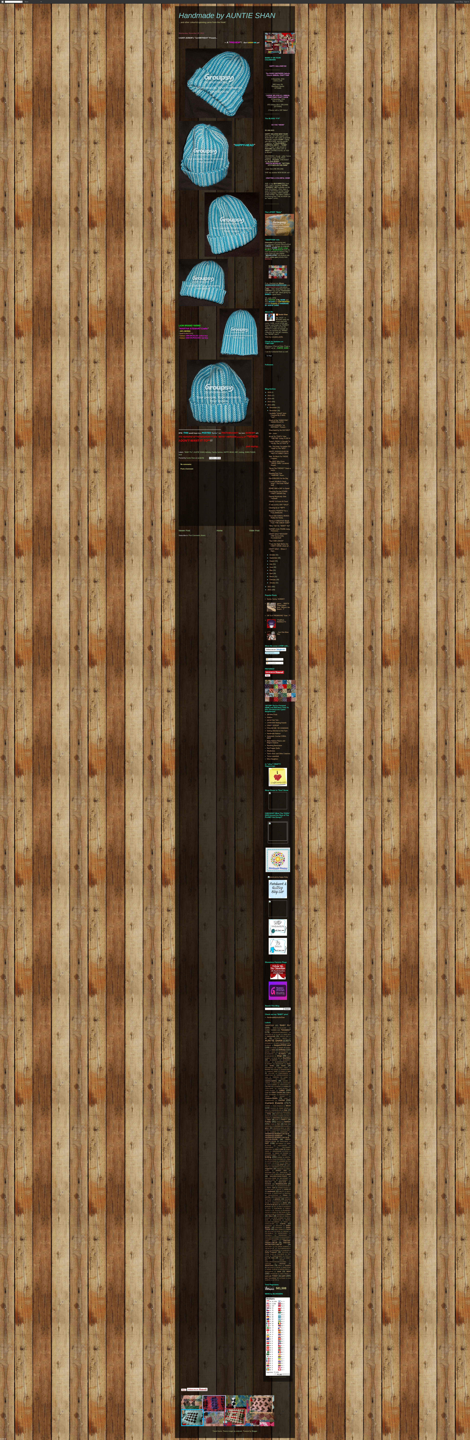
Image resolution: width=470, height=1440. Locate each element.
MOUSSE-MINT (269, 1189)
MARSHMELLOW (270, 1172)
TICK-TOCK (285, 1252)
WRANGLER (273, 1273)
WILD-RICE (270, 1267)
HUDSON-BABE (277, 1151)
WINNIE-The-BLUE (272, 1269)
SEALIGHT (279, 1225)
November (273, 411)
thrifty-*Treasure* (271, 1252)
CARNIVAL (276, 1077)
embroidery (276, 1118)
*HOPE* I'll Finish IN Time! (278, 501)
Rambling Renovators (274, 745)
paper (287, 1197)
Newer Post (184, 530)
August (272, 561)
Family (214, 452)
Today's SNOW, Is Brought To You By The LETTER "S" (279, 442)
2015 (269, 395)
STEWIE (276, 1237)
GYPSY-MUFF (276, 1130)
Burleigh (276, 1069)
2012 (269, 405)
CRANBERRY (272, 1094)
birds (273, 1050)
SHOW (288, 1229)
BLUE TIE (277, 1058)
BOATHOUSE (279, 1063)
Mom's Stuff (271, 1187)
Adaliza (269, 717)
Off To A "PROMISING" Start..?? (278, 615)
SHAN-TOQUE (250, 452)
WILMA (278, 1267)
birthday (208, 452)
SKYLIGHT (270, 1231)
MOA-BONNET (284, 1178)
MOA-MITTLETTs (270, 1180)
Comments (272, 663)
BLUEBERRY (273, 1060)
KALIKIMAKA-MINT (270, 1155)
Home (220, 530)
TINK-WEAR (280, 1254)
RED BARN (282, 1212)
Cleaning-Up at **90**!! (277, 508)
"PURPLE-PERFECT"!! (281, 621)
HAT (236, 452)
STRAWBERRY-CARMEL (272, 1239)
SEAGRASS (268, 1225)
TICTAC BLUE (269, 1254)
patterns (277, 1199)
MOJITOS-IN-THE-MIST (284, 1185)
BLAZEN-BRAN (269, 1056)
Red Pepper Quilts (273, 748)
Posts (270, 659)
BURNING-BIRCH (286, 1069)
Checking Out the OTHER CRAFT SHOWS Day (278, 492)
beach (281, 1047)
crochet (281, 1100)
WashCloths (269, 1265)
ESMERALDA (287, 1118)
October (273, 555)
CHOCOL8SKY (284, 1084)
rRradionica (271, 751)
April (271, 573)
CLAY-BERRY (277, 1086)
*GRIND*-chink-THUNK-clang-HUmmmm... (279, 530)
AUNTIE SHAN (199, 452)
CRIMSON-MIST (269, 1100)
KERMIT (284, 1155)
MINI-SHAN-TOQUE (270, 1178)
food (285, 1124)
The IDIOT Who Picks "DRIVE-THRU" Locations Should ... (279, 463)
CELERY (283, 1079)
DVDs (269, 1114)
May (271, 570)
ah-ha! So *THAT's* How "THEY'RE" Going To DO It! (279, 437)
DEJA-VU (273, 1108)
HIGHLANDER (269, 1147)
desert (267, 1110)
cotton (282, 1090)
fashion (220, 452)
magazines (269, 1169)
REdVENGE (280, 1214)
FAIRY (277, 1119)
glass (267, 1128)
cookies (285, 1086)
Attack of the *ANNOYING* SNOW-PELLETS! (278, 421)
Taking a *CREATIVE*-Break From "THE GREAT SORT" (279, 522)
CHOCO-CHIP (287, 1083)
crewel (286, 1098)
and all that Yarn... (273, 720)
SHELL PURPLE (279, 1229)
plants (285, 1203)
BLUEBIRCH (268, 1063)
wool (180, 455)
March (272, 576)
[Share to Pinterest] (219, 458)
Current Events (274, 1103)
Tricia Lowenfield (273, 756)
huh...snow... (273, 433)
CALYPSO (271, 1073)
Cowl (266, 1092)
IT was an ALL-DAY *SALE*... (279, 505)
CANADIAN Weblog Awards (277, 723)
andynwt (239, 1431)
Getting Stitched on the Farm (277, 731)
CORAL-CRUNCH (270, 1090)
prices (269, 1208)
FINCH (272, 1124)
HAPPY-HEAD (229, 452)
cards (266, 1077)
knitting (241, 452)
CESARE (285, 1081)
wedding (288, 1265)
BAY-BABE (273, 1047)
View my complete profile (274, 337)
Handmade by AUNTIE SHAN (227, 15)
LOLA (272, 1165)
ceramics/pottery (271, 1081)
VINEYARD (268, 1263)
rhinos (288, 1214)
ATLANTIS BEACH (280, 1038)
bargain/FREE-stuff (282, 1045)
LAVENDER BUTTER (285, 1161)
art (266, 1038)
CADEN (282, 1071)
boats (289, 1063)
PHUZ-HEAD (278, 1201)
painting (267, 1197)
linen (266, 1165)
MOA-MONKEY (283, 1180)
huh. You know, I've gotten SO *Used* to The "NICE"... (279, 447)
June (271, 567)
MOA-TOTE (282, 1182)
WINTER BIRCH (284, 1269)
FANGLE (279, 1122)
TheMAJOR (285, 1250)
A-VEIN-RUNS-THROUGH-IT (279, 1032)
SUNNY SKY (285, 1239)
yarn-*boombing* (270, 1278)
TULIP (281, 1258)
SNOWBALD (268, 1235)
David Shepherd (278, 1106)
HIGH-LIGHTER (282, 1145)
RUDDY (286, 1222)
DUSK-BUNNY (287, 1112)
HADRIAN (273, 1132)
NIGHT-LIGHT (278, 1193)
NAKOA (279, 1189)
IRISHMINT (268, 1153)
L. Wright (288, 1159)
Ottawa (285, 1195)
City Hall (268, 1086)
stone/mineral (285, 1237)
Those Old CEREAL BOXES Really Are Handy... (279, 517)
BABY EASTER (280, 1043)
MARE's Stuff (281, 1170)
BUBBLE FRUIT (283, 1067)
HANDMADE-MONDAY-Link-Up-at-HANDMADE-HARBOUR (277, 1135)
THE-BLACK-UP (269, 1248)
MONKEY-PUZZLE (283, 1187)
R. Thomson (276, 1210)
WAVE (280, 1265)
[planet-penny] (278, 877)
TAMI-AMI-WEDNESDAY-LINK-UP (278, 1244)
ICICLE (286, 1151)
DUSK (278, 1112)
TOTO (287, 1256)
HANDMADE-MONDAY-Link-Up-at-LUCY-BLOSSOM (277, 1138)
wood (279, 1271)
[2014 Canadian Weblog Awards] (278, 999)
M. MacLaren (285, 1166)
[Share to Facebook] (217, 458)
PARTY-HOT (268, 1199)
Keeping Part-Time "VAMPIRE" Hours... (277, 474)
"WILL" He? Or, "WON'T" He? (279, 526)
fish (278, 1124)
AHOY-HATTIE (269, 1034)
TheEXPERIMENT (275, 1250)
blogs (279, 1056)
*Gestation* (286, 1030)
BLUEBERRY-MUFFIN (281, 1062)
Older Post (254, 530)
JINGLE (277, 1153)
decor (288, 1106)
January (273, 583)
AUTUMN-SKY (269, 1043)
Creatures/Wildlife (271, 1098)
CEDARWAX (268, 1079)
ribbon (270, 1216)
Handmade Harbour (274, 733)
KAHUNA (285, 1153)
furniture (278, 1126)
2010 (269, 590)
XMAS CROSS (284, 1273)
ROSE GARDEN (278, 1218)
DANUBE (267, 1106)
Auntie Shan (283, 314)
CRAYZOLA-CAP (283, 1094)
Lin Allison (285, 1163)
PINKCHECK (276, 1203)
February (273, 580)
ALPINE (278, 1034)
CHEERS (267, 1083)
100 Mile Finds (272, 714)
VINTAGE (282, 1263)
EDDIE (281, 1116)
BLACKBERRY (269, 1054)
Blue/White (287, 1058)
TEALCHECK (268, 1246)
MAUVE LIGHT (269, 1174)
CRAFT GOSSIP (273, 725)
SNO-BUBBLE (269, 1233)
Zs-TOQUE (282, 1278)
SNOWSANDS (283, 1235)
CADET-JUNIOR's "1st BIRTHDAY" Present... (278, 426)
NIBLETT (281, 1191)
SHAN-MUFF (278, 1227)
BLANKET (282, 1054)
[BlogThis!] (212, 458)
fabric (269, 1120)
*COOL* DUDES (270, 1030)
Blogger (254, 1431)
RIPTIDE (279, 1216)
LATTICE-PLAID (271, 1161)
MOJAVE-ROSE (269, 1185)
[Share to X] (215, 458)
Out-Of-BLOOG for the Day (278, 478)
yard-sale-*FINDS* (271, 1276)
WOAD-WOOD (269, 1271)
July (271, 564)
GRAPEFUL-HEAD (278, 1128)
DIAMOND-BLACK (276, 1110)
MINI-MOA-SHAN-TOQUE (278, 1176)
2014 (269, 399)
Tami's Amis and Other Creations (278, 754)
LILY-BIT (277, 1163)
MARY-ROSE (283, 1172)
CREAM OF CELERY (275, 1096)
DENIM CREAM (283, 1108)
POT (275, 1206)
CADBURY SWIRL (272, 1071)
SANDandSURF (269, 1223)
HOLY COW (279, 1149)
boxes (283, 1066)
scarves (283, 1224)
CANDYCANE (269, 1075)
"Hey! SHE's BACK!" (276, 541)
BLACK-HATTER (283, 1052)
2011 (269, 587)
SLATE (278, 1231)
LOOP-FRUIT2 (275, 1166)
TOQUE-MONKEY (277, 1256)
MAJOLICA (280, 1168)
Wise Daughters (272, 759)
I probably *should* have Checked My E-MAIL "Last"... (277, 415)
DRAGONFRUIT (269, 1112)
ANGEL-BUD (287, 1034)
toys (266, 1258)
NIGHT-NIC (288, 1193)
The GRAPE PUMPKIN (282, 1246)
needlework (271, 1191)
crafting (288, 1092)
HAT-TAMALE (279, 1143)
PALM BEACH (278, 1197)
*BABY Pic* (188, 452)
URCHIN (281, 1260)
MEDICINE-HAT (280, 1174)
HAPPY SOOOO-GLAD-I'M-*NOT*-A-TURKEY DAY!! (279, 452)
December (273, 407)
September (274, 558)
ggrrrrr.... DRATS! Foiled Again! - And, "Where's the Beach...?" (283, 606)
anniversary (271, 1036)
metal (289, 1174)
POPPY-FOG (284, 1204)
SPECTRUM (268, 1237)
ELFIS (287, 1116)
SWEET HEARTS (271, 1241)
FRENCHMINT (269, 1126)
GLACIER (286, 1126)
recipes (274, 1212)
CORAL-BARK (269, 1088)
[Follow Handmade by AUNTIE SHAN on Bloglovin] (275, 651)
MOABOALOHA (281, 1184)
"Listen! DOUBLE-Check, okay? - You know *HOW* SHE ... (279, 483)
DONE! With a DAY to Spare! (279, 488)
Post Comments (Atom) (197, 535)
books (272, 1066)
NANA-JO (287, 1189)
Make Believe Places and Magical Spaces (276, 742)
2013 (269, 402)
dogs (285, 1110)
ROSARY (267, 1218)
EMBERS (267, 1118)
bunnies (267, 1069)
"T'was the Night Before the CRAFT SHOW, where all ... (279, 545)
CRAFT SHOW (276, 1092)
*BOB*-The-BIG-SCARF (279, 1028)
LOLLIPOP (280, 1165)
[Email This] (210, 458)
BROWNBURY (269, 1067)
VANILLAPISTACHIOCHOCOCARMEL (275, 1261)
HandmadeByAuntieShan (276, 1017)
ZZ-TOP (275, 1280)
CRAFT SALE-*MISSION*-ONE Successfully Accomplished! (278, 536)
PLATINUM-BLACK (271, 1204)
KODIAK (279, 1157)
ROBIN (287, 1216)
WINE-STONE (287, 1267)
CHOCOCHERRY (272, 1084)
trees (273, 1258)
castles (286, 1077)
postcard (268, 1206)
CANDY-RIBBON (283, 1073)
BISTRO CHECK (270, 1052)
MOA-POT (268, 1182)
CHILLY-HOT (276, 1083)
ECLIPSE (274, 1116)
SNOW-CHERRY (282, 1233)
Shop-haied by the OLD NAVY (279, 430)
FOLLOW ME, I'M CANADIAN (277, 728)
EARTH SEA (279, 1114)
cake (289, 1071)
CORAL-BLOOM (282, 1088)
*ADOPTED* (269, 1025)
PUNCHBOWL (278, 1208)
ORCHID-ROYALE (273, 1195)
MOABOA (268, 1184)
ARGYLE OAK (284, 1036)
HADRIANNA (284, 1132)
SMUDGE (286, 1231)
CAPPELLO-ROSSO (282, 1075)
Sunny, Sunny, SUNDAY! (276, 599)
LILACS (269, 1163)
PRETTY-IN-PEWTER (285, 1206)
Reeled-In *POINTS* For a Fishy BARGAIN (278, 512)
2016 (269, 392)
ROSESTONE (277, 1220)
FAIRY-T (284, 1120)
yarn (284, 1276)
